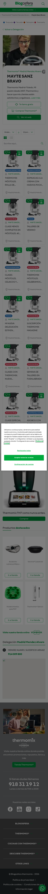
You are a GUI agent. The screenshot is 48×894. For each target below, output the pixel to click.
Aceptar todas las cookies (23, 458)
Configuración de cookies (24, 464)
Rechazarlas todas (24, 451)
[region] (24, 447)
